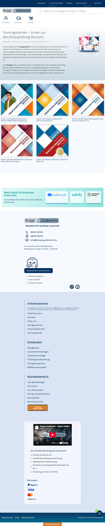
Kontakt (31, 317)
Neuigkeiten (42, 3)
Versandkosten (34, 333)
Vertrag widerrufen (38, 408)
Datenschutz (28, 517)
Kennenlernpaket (81, 3)
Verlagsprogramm (36, 363)
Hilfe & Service (34, 313)
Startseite (6, 42)
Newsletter (97, 3)
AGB (68, 308)
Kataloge (69, 3)
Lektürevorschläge (36, 355)
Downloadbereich (36, 329)
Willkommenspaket (36, 367)
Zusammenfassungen (56, 3)
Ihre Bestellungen (36, 382)
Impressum (7, 517)
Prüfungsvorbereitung (38, 359)
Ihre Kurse (32, 386)
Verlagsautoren (35, 325)
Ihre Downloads (35, 390)
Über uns (32, 321)
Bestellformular (35, 401)
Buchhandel (33, 397)
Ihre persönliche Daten (38, 394)
